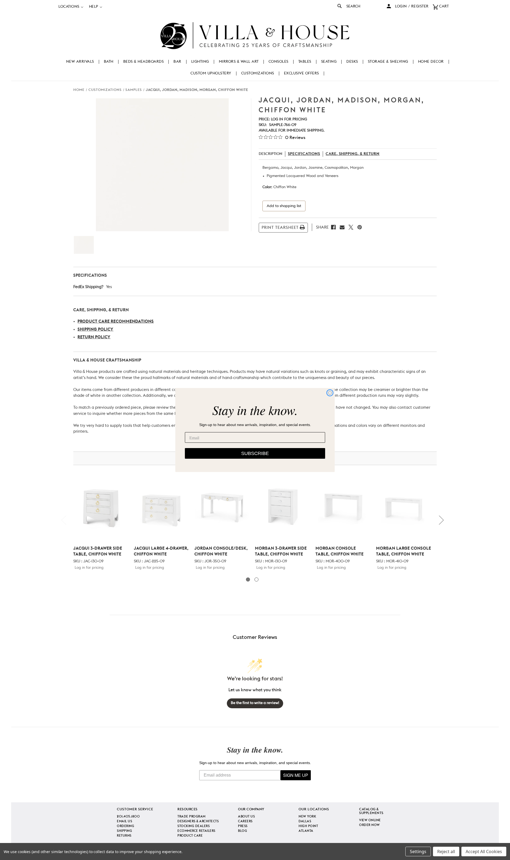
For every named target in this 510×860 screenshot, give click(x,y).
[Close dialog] (330, 392)
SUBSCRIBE (255, 453)
